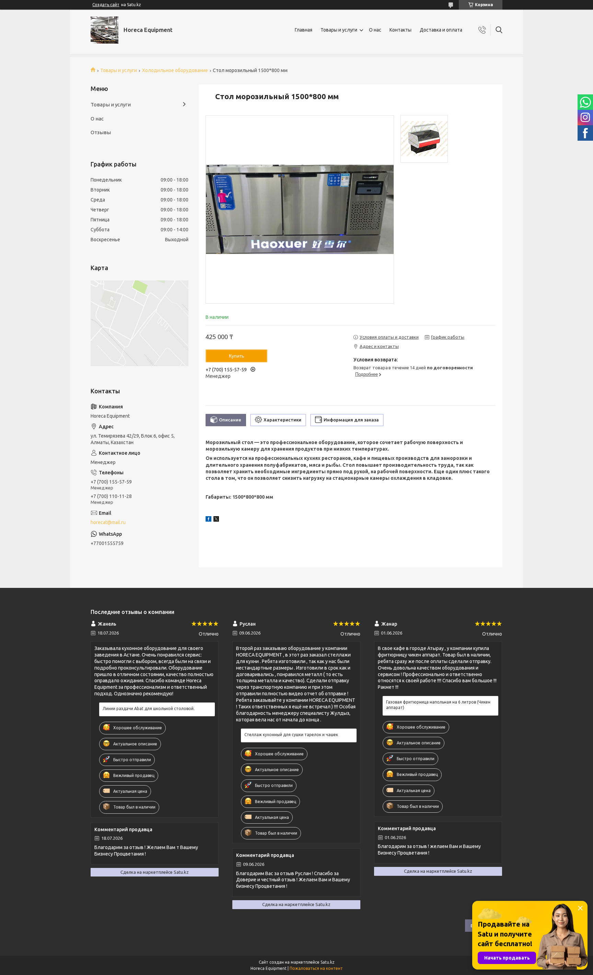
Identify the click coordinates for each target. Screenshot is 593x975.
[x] (216, 520)
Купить (236, 356)
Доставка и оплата (441, 30)
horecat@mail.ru (108, 522)
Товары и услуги (339, 30)
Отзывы (101, 132)
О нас (375, 30)
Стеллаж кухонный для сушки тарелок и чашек (291, 734)
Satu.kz (328, 962)
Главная (303, 30)
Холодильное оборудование (175, 70)
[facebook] (208, 520)
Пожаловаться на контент (316, 968)
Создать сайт (105, 4)
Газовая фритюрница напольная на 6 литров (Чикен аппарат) (438, 705)
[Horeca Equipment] (104, 30)
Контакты (400, 30)
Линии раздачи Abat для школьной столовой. (149, 708)
